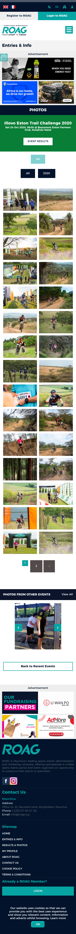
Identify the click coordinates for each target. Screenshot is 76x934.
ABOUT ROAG (11, 857)
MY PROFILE (10, 851)
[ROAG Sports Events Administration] (15, 30)
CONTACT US (10, 863)
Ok (38, 924)
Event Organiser (72, 7)
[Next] (18, 627)
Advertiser (64, 7)
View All (67, 594)
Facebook (6, 781)
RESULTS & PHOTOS (14, 845)
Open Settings (4, 57)
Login (38, 891)
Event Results (38, 141)
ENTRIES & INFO (12, 839)
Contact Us (14, 792)
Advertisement (38, 54)
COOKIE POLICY (12, 869)
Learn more (58, 918)
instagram (13, 781)
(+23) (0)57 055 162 (49, 6)
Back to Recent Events (38, 666)
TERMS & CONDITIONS (16, 875)
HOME (6, 833)
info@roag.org (57, 6)
